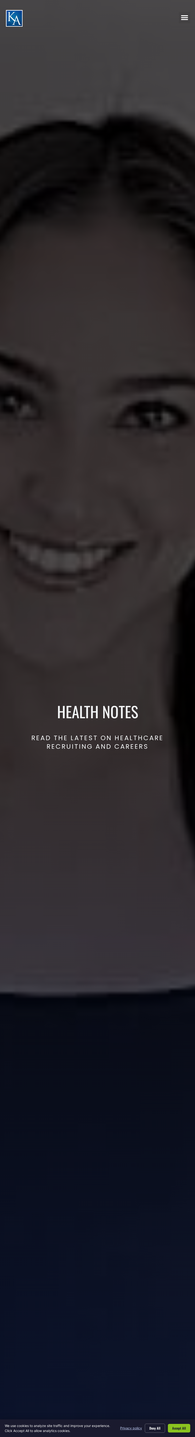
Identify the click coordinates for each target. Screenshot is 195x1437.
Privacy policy (131, 1428)
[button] (184, 17)
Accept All (179, 1428)
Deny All (155, 1428)
